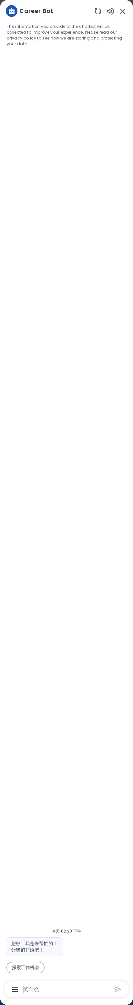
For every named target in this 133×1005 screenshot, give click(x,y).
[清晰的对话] (98, 10)
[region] (66, 499)
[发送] (118, 989)
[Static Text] (110, 11)
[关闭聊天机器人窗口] (122, 11)
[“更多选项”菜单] (15, 989)
